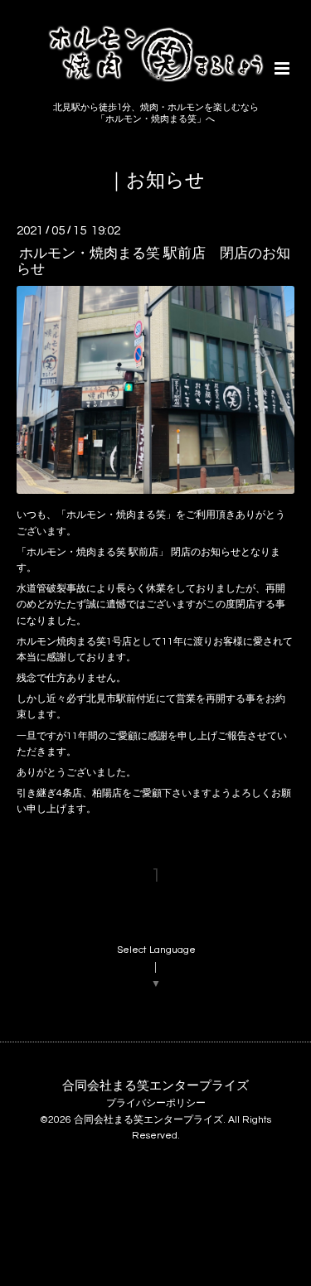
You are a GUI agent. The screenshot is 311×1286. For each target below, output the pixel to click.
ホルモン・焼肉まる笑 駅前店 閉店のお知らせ (153, 261)
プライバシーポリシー (156, 1103)
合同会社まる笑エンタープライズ (155, 1085)
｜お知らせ (156, 181)
